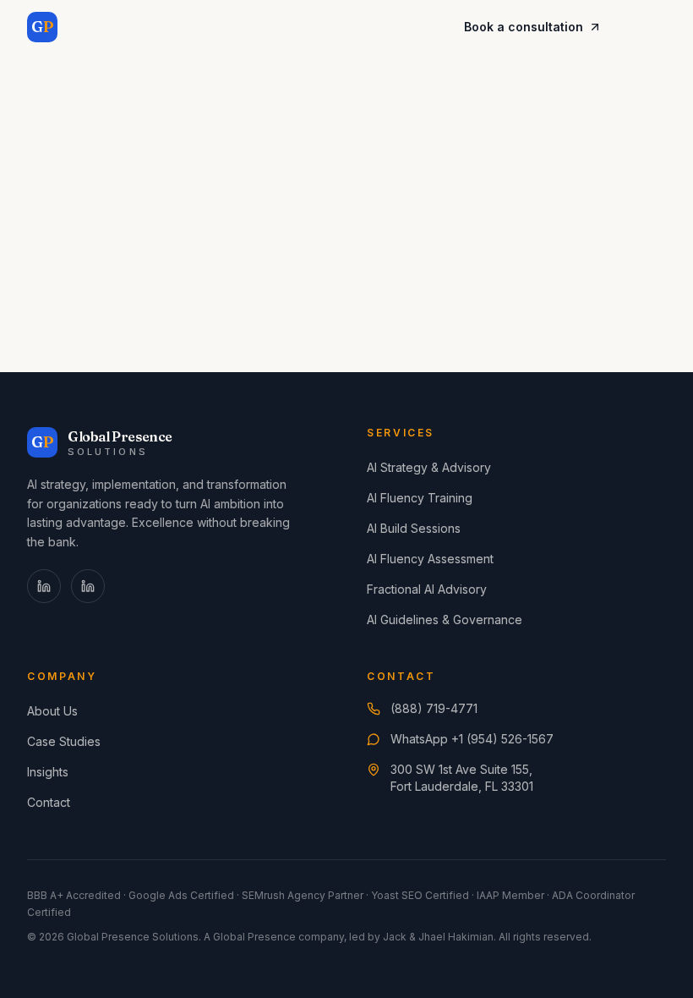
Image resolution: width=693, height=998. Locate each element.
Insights (47, 772)
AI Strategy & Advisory (429, 467)
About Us (52, 711)
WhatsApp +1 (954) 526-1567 (472, 739)
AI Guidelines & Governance (444, 619)
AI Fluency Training (419, 498)
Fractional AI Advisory (427, 589)
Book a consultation (523, 26)
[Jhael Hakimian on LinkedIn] (88, 586)
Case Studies (64, 741)
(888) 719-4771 (433, 708)
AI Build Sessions (414, 528)
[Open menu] (647, 27)
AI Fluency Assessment (430, 558)
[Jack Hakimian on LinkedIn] (44, 586)
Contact (48, 802)
